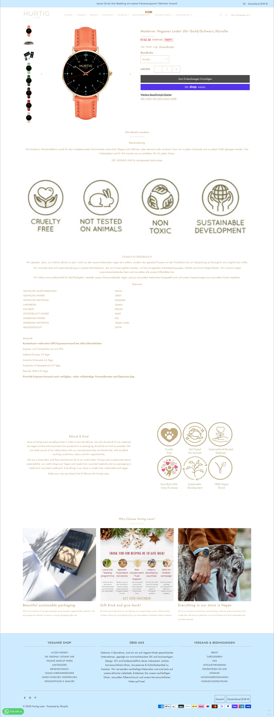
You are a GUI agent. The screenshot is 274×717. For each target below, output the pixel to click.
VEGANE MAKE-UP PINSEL (59, 660)
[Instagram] (30, 698)
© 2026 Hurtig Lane (34, 706)
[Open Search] (220, 15)
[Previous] (42, 74)
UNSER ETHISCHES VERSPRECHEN (59, 677)
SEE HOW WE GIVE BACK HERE (159, 98)
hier (132, 376)
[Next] (130, 74)
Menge (145, 69)
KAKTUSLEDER (59, 665)
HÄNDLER (214, 673)
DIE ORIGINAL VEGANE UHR (59, 656)
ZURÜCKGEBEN (214, 656)
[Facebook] (24, 698)
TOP (269, 713)
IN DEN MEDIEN (59, 652)
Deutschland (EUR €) (258, 3)
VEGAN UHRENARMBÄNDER (59, 673)
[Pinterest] (35, 698)
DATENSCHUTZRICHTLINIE (214, 681)
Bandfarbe (147, 53)
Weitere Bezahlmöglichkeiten (156, 95)
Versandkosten (166, 47)
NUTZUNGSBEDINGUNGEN (214, 677)
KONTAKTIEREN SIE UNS (214, 669)
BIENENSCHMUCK (59, 669)
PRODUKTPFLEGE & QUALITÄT (59, 681)
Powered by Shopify (57, 706)
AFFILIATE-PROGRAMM (214, 665)
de (244, 3)
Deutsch (220, 699)
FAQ (214, 660)
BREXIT (214, 652)
